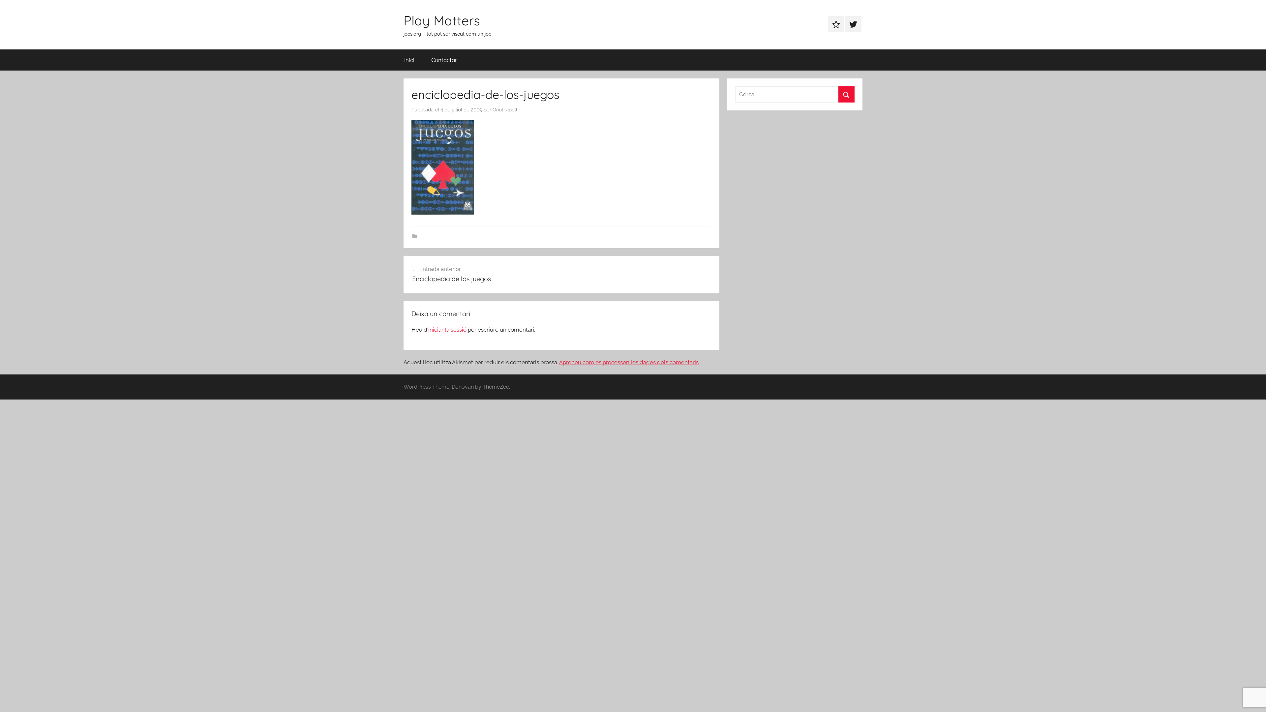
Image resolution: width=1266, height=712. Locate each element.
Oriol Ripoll (505, 110)
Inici (409, 59)
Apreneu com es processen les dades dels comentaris (629, 362)
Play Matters (442, 20)
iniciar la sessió (447, 329)
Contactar (444, 59)
